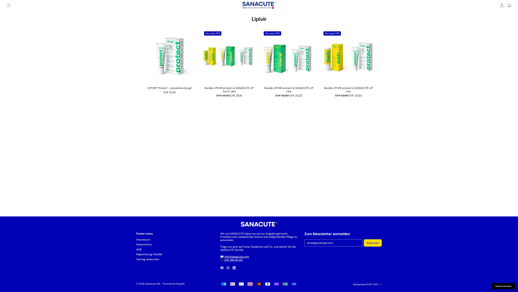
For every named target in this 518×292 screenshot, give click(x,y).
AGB (139, 249)
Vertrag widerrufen (147, 259)
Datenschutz (144, 244)
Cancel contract (503, 286)
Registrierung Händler (149, 254)
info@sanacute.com (236, 256)
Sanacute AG (153, 283)
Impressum (143, 239)
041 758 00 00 (233, 260)
